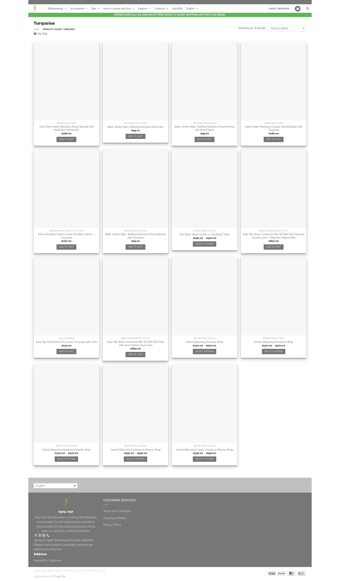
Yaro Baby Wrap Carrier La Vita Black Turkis (204, 234)
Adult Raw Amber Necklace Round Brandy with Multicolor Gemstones (66, 128)
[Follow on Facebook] (35, 535)
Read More (83, 531)
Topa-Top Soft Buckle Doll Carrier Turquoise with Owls (66, 341)
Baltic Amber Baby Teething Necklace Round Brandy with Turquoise (135, 236)
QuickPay (177, 8)
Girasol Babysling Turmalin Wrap (204, 341)
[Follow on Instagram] (39, 535)
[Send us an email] (43, 535)
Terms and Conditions (117, 511)
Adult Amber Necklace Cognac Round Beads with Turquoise (273, 128)
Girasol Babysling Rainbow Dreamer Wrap (66, 449)
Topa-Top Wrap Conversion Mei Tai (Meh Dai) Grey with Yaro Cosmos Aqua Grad (135, 343)
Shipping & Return (114, 518)
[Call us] (48, 535)
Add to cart (66, 139)
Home (36, 29)
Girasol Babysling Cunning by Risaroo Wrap (135, 449)
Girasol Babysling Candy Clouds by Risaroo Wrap (204, 449)
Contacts (159, 8)
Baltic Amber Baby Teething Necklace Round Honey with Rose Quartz (204, 128)
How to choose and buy (117, 8)
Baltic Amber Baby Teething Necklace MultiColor (135, 126)
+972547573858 (44, 540)
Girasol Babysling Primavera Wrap (273, 341)
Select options (205, 244)
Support (142, 8)
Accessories (77, 8)
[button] (278, 8)
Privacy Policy (112, 524)
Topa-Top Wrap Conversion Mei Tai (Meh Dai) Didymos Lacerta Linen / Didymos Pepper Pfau (274, 236)
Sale (93, 8)
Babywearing (55, 8)
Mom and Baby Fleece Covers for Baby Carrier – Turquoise (66, 236)
